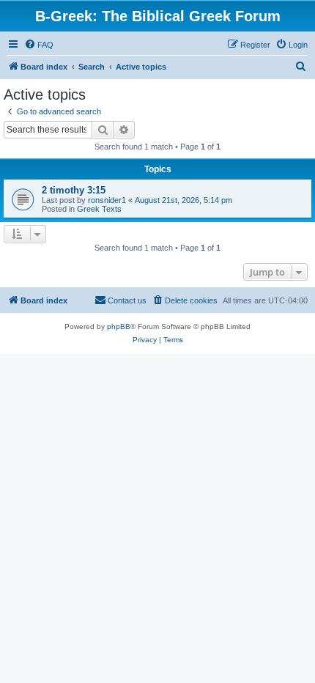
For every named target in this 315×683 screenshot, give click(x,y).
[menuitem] (38, 44)
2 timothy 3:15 (73, 190)
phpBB (118, 326)
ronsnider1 (107, 200)
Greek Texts (99, 208)
